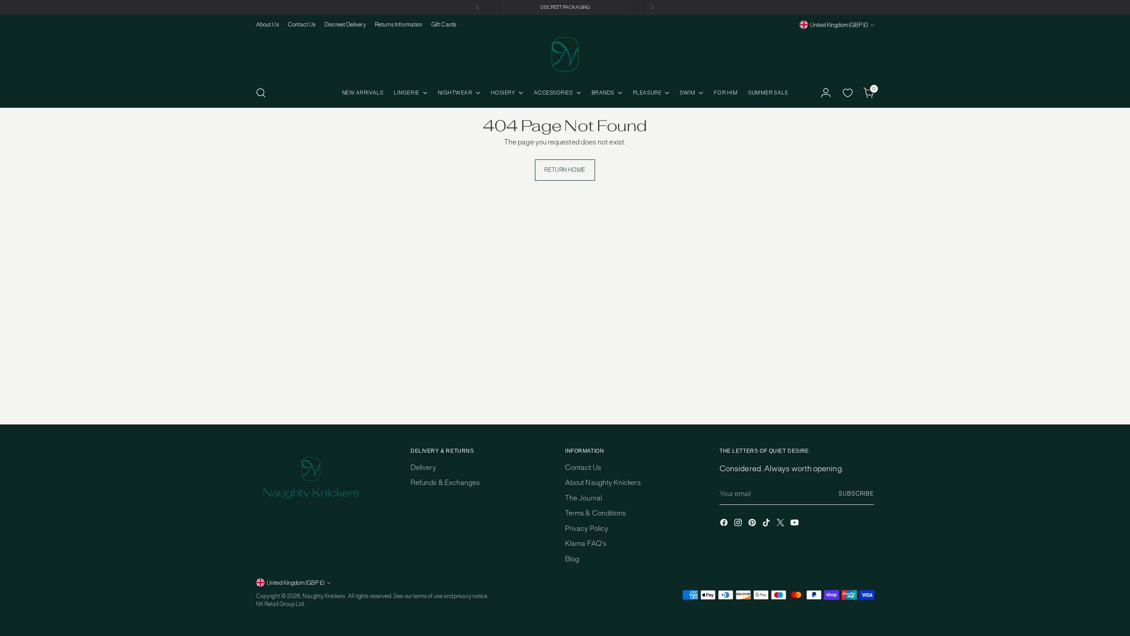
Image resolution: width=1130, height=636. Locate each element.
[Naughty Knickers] (565, 54)
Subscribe (856, 493)
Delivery (423, 467)
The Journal (583, 498)
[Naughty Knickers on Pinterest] (753, 524)
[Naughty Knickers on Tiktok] (767, 524)
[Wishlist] (847, 92)
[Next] (652, 7)
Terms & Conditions (595, 513)
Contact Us (583, 467)
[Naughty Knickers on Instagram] (739, 524)
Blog (572, 559)
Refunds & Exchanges (445, 482)
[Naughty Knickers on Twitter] (781, 524)
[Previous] (477, 7)
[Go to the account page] (826, 93)
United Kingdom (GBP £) (839, 25)
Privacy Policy (586, 528)
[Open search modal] (261, 93)
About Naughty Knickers (603, 482)
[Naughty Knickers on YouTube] (795, 524)
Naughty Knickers (323, 596)
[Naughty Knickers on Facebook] (724, 524)
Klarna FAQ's (585, 543)
